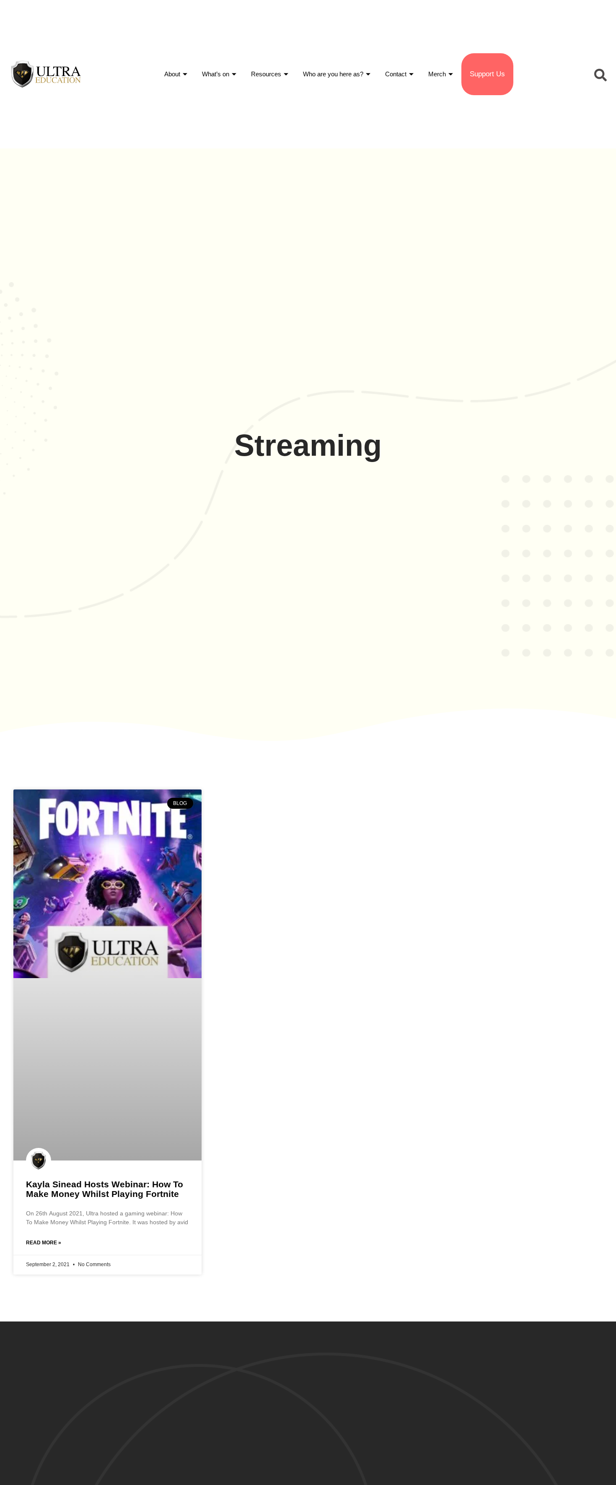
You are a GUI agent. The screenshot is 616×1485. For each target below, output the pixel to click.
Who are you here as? (333, 74)
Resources (266, 74)
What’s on (215, 74)
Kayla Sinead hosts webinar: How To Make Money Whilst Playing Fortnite (104, 1189)
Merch (437, 74)
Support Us (487, 74)
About (172, 74)
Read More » (43, 1243)
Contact (395, 74)
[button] (599, 74)
